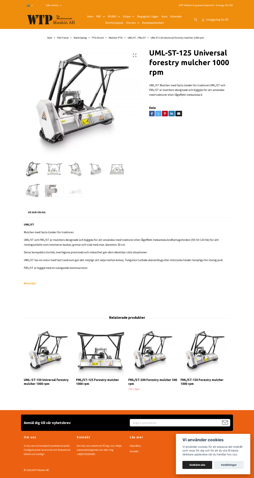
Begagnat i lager (147, 16)
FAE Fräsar (63, 37)
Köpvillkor (135, 445)
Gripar (127, 16)
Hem (90, 16)
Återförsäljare (114, 22)
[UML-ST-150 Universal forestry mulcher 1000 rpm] (48, 352)
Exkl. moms (52, 5)
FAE (99, 16)
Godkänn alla (197, 464)
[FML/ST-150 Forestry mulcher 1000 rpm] (205, 352)
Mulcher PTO (116, 37)
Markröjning (80, 37)
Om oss (131, 22)
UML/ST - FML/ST (137, 37)
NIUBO (112, 16)
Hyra (164, 16)
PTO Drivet (98, 37)
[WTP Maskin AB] (51, 20)
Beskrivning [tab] (37, 212)
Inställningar (229, 464)
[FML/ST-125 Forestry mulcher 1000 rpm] (101, 352)
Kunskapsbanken (153, 22)
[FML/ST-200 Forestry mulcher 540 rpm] (153, 352)
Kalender (176, 16)
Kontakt (134, 451)
